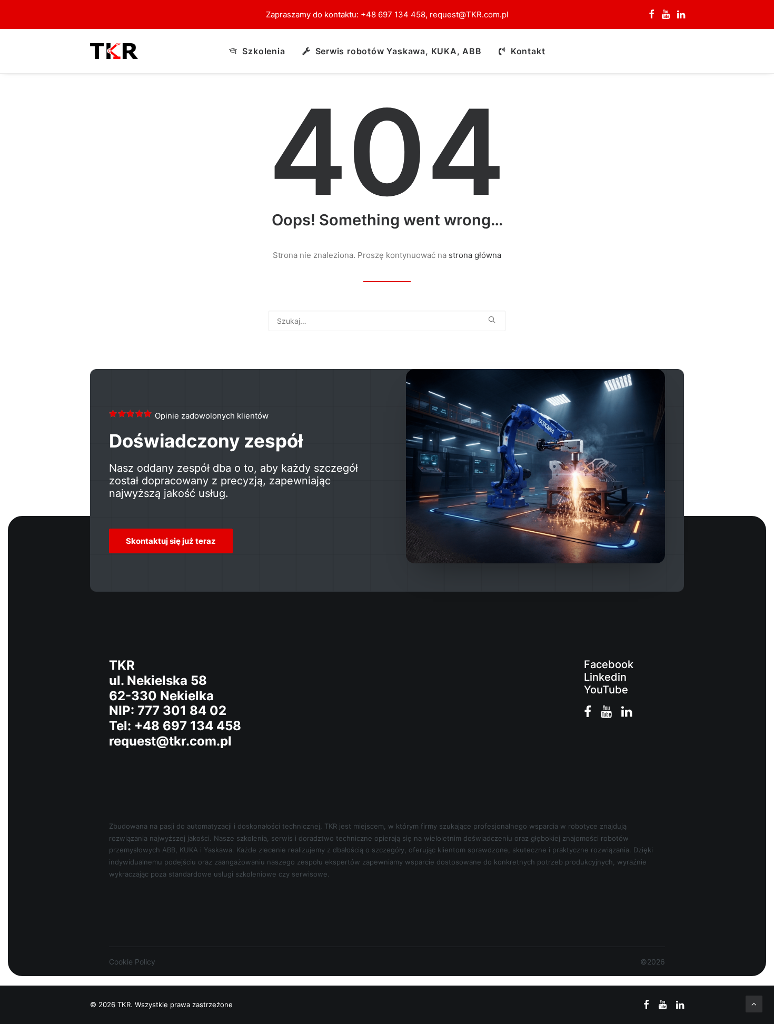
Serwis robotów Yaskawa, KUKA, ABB (398, 51)
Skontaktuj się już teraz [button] (171, 541)
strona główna (475, 255)
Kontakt (528, 51)
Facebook (608, 664)
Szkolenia (263, 51)
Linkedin (605, 677)
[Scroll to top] (754, 1003)
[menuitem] (651, 14)
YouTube (606, 689)
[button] (651, 14)
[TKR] (114, 51)
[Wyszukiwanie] (387, 321)
